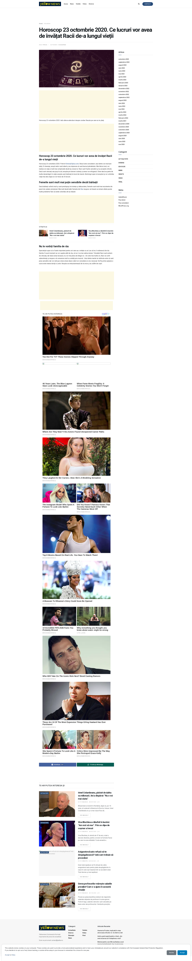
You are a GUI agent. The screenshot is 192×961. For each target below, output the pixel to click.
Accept (7, 955)
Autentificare (122, 197)
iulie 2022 (121, 103)
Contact (148, 4)
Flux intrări (122, 200)
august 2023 (122, 65)
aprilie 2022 (122, 112)
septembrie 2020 (124, 133)
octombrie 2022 (123, 94)
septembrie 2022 (124, 97)
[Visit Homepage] (50, 4)
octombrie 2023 (123, 59)
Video (85, 4)
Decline (171, 952)
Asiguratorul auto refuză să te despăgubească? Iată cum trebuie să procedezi (95, 854)
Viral (120, 182)
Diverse (91, 4)
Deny (13, 955)
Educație (121, 166)
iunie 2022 (121, 106)
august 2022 (122, 100)
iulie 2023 (121, 68)
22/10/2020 (53, 44)
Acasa (66, 4)
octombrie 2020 (123, 130)
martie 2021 (122, 121)
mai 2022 (121, 109)
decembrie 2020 (123, 124)
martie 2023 (122, 80)
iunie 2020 (121, 141)
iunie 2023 (121, 71)
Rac (82, 189)
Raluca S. (85, 802)
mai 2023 (121, 74)
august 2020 (122, 135)
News (72, 4)
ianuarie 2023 (122, 85)
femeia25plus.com (72, 164)
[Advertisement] (96, 15)
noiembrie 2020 (123, 127)
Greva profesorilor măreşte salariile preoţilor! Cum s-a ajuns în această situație (95, 886)
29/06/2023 (93, 861)
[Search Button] (139, 4)
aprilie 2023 (122, 77)
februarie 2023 (123, 83)
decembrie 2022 (123, 88)
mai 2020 (121, 144)
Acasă (41, 23)
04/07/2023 (53, 238)
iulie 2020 (121, 138)
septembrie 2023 (124, 62)
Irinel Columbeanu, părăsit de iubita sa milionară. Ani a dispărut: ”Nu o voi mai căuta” (62, 233)
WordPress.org (123, 206)
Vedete (78, 4)
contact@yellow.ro (57, 940)
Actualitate (47, 23)
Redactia (85, 861)
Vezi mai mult (85, 814)
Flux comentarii (123, 203)
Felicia (45, 44)
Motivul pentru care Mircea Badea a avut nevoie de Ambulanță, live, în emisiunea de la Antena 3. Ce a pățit (111, 944)
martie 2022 (122, 115)
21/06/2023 (93, 893)
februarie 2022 (123, 118)
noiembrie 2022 (123, 91)
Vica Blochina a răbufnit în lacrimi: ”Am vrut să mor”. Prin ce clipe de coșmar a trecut (101, 233)
